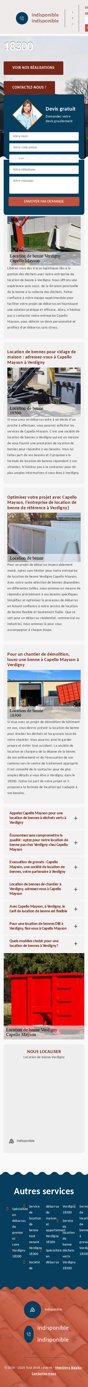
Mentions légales (68, 1368)
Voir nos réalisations (33, 68)
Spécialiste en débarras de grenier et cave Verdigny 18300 (13, 1232)
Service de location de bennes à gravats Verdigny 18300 (80, 1230)
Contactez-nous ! (29, 87)
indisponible (45, 15)
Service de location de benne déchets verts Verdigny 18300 (64, 1244)
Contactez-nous (44, 1374)
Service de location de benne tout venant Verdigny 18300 (30, 1230)
